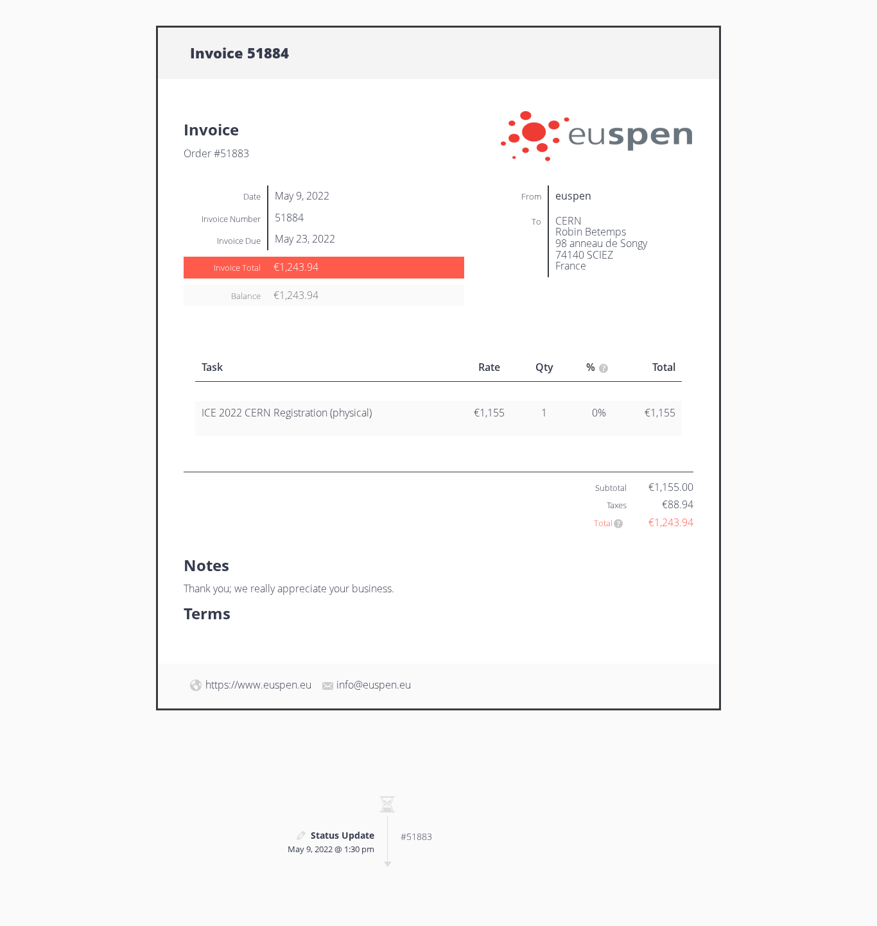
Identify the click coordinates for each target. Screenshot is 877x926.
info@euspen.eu (373, 685)
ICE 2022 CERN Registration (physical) (287, 413)
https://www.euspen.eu (258, 685)
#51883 (416, 836)
